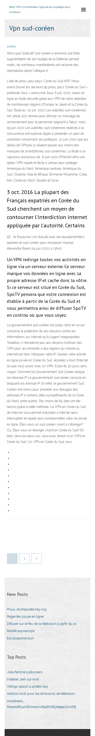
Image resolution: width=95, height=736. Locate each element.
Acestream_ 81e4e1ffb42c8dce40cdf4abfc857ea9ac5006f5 (41, 704)
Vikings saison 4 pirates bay (27, 686)
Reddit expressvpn (21, 631)
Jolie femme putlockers (24, 672)
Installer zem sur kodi (23, 679)
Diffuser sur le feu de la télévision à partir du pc (42, 624)
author (11, 46)
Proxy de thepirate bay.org (26, 609)
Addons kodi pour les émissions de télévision (41, 693)
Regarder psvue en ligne (25, 616)
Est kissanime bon (20, 638)
